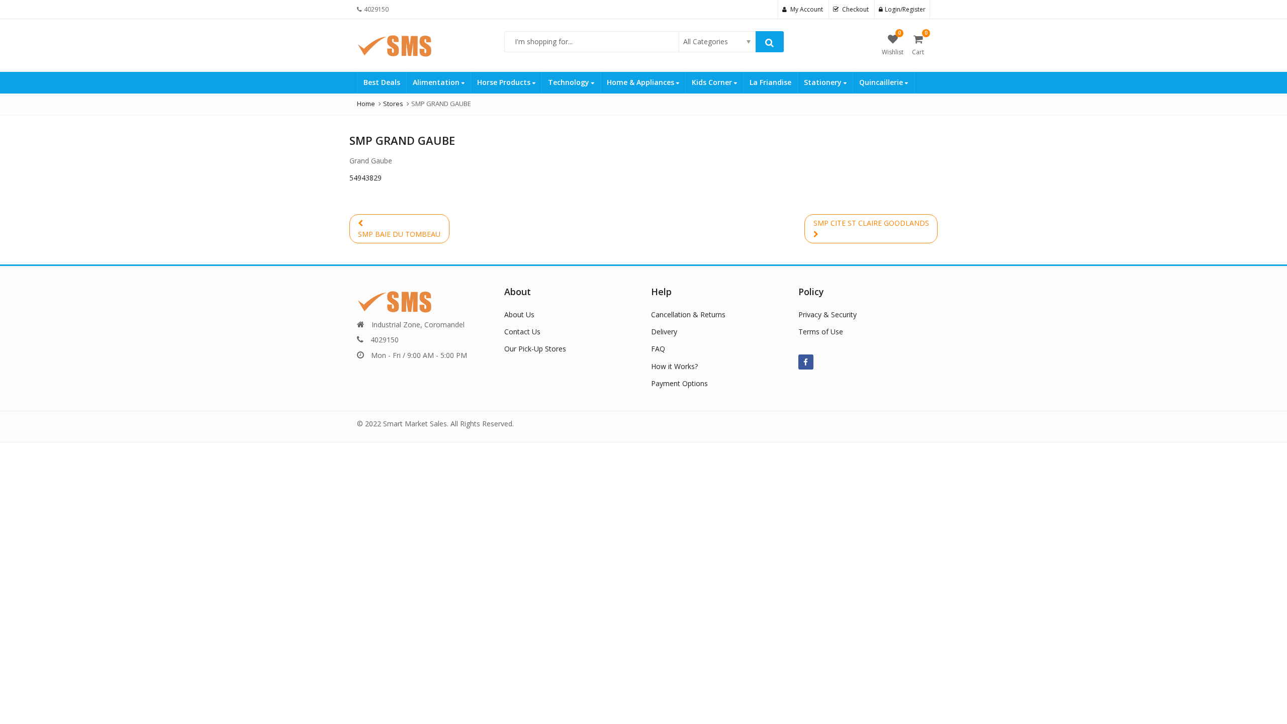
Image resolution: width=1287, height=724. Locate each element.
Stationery (824, 82)
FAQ (658, 348)
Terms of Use (820, 331)
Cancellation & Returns (688, 314)
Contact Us (522, 331)
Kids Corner (713, 82)
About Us (519, 314)
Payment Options (679, 383)
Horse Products (504, 82)
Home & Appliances (641, 82)
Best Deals (381, 82)
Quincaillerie (882, 82)
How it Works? (674, 366)
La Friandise (770, 82)
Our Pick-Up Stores (535, 348)
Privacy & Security (827, 314)
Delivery (664, 331)
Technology (569, 82)
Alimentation (437, 82)
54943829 (365, 178)
